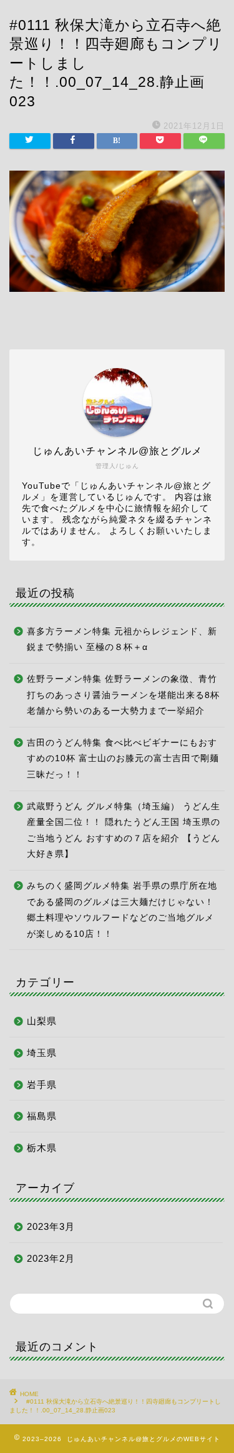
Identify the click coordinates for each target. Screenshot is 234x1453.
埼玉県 (42, 1052)
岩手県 (42, 1084)
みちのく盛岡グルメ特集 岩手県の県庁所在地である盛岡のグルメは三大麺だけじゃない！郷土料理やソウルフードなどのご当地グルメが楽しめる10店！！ (122, 910)
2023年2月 (51, 1258)
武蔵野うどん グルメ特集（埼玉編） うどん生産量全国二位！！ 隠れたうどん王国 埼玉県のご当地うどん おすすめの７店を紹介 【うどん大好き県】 (123, 830)
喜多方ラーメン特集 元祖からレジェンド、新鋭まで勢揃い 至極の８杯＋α (122, 639)
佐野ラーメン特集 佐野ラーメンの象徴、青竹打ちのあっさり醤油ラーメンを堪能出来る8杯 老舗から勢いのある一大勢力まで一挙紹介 (123, 695)
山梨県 (42, 1021)
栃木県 (42, 1147)
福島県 (42, 1116)
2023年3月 (51, 1226)
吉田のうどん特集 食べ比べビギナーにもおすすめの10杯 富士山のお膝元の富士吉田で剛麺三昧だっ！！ (123, 758)
